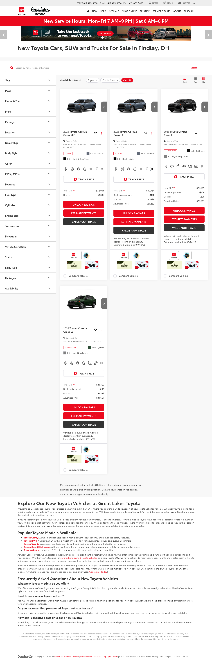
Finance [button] (145, 11)
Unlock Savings (84, 204)
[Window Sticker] (102, 169)
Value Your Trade (84, 221)
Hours (115, 656)
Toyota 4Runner (32, 550)
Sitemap (67, 656)
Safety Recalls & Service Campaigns (95, 656)
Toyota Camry (31, 537)
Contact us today (98, 571)
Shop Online (129, 11)
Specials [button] (114, 11)
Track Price (86, 179)
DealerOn (58, 656)
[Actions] (101, 133)
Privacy (76, 656)
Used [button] (103, 11)
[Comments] (97, 169)
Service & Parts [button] (161, 11)
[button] (104, 107)
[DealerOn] (25, 656)
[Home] (88, 11)
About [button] (177, 11)
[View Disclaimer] (91, 169)
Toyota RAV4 (30, 540)
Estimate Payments (83, 213)
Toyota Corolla (31, 543)
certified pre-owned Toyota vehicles (78, 557)
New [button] (94, 11)
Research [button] (189, 11)
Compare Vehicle (78, 275)
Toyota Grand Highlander (37, 546)
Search (194, 67)
